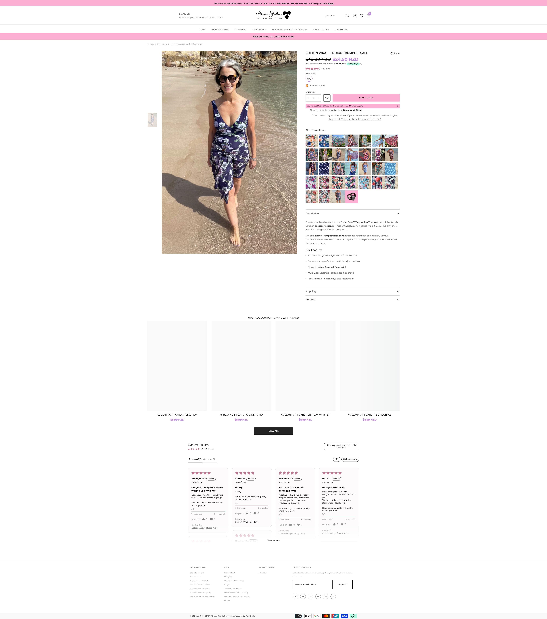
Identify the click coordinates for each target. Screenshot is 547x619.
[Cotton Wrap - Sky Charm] (312, 196)
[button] (312, 68)
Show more (272, 540)
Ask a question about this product (341, 446)
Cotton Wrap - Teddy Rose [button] (292, 533)
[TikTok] (318, 596)
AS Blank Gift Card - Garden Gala (241, 414)
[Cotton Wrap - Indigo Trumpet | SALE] (338, 154)
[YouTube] (325, 596)
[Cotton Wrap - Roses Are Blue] (365, 168)
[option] (229, 152)
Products (162, 44)
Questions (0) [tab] (209, 459)
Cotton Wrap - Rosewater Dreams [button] (335, 533)
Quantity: (310, 92)
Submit (343, 584)
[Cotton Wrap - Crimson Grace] (325, 182)
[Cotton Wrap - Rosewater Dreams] (391, 182)
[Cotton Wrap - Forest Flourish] (338, 141)
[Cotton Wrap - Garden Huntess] (338, 182)
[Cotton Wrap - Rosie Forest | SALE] (378, 168)
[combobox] (334, 15)
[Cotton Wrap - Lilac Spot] (351, 154)
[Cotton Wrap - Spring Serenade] (325, 196)
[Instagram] (303, 596)
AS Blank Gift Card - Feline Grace (369, 414)
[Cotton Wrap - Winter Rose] (338, 196)
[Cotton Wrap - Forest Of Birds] (312, 154)
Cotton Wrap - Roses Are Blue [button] (203, 528)
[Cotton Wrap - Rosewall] (378, 182)
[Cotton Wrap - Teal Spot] (391, 168)
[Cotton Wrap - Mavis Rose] (391, 154)
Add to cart (366, 97)
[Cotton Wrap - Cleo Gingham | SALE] (378, 141)
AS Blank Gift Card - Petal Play (177, 414)
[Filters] (336, 459)
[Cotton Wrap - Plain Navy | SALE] (351, 168)
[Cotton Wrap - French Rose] (325, 154)
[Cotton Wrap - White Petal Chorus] (312, 182)
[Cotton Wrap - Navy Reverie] (351, 182)
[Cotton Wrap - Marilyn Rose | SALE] (378, 154)
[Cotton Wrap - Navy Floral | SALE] (312, 168)
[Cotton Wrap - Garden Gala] (312, 141)
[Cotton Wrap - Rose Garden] (338, 168)
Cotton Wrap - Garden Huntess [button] (246, 522)
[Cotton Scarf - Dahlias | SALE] (351, 141)
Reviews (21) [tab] (195, 459)
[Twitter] (333, 596)
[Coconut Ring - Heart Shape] (351, 196)
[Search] (337, 15)
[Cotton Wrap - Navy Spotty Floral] (325, 141)
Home (150, 44)
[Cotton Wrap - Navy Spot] (325, 168)
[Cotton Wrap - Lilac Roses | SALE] (365, 154)
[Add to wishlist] (326, 98)
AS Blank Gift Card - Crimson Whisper (305, 414)
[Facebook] (295, 596)
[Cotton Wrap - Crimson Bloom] (391, 141)
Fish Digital (251, 616)
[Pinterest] (310, 596)
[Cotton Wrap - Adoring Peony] (365, 141)
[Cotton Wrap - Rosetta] (365, 182)
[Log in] (355, 16)
